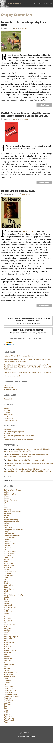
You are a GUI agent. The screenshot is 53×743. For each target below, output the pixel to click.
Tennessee (7, 682)
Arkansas (6, 506)
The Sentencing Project (10, 694)
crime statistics (8, 557)
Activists (6, 496)
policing (6, 634)
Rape (5, 654)
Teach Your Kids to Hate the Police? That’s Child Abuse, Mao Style (26, 460)
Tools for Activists (9, 700)
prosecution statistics (10, 650)
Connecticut (7, 545)
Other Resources (48, 3)
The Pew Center (8, 692)
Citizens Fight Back (9, 537)
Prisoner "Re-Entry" (9, 642)
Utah (5, 708)
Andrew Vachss (8, 430)
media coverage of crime (10, 607)
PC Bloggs (7, 412)
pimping (6, 633)
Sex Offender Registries (10, 672)
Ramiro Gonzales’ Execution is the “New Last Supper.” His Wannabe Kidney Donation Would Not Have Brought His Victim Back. (27, 360)
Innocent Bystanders (9, 589)
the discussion (28, 231)
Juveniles (6, 597)
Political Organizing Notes (11, 637)
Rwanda (6, 666)
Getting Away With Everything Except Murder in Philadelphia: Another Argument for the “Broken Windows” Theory (26, 450)
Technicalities (7, 680)
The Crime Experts (9, 686)
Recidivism (7, 656)
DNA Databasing (8, 563)
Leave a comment (25, 119)
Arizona (6, 504)
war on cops (7, 714)
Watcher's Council (9, 720)
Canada (6, 525)
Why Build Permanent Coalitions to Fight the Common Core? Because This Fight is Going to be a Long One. (25, 114)
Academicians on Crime (10, 494)
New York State (8, 621)
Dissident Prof (8, 399)
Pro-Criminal (7, 646)
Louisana (6, 601)
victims (6, 710)
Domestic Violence (9, 565)
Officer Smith (7, 410)
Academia (6, 492)
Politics (6, 640)
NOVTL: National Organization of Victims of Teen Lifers (19, 435)
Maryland (6, 603)
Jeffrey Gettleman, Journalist (12, 376)
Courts (6, 549)
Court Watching (8, 547)
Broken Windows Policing (11, 519)
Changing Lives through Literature (13, 529)
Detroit (6, 561)
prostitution (7, 652)
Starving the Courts (9, 676)
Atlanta (6, 508)
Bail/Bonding (7, 510)
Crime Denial (7, 555)
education (6, 569)
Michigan (6, 613)
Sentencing (7, 668)
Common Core (7, 541)
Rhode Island (7, 660)
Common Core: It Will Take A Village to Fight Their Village (23, 23)
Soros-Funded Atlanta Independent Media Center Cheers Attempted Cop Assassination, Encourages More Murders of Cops (26, 455)
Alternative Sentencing (10, 500)
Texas (5, 684)
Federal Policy (8, 573)
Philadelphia (7, 631)
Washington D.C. (8, 716)
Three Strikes (7, 698)
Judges (6, 593)
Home (35, 3)
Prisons (6, 644)
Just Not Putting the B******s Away (14, 595)
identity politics (8, 585)
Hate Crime (7, 583)
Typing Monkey (8, 702)
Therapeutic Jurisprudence (11, 696)
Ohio (5, 623)
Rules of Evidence (9, 664)
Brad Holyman (7, 514)
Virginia (6, 712)
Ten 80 (6, 416)
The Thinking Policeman (10, 420)
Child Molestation (9, 533)
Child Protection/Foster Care (12, 535)
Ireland (6, 591)
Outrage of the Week (9, 625)
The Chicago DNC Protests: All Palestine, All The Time (18, 356)
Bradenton (7, 516)
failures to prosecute (10, 571)
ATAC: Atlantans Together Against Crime (15, 432)
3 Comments (23, 28)
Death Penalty (8, 559)
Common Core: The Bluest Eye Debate (18, 190)
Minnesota (7, 615)
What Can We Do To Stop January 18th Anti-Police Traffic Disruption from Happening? (27, 372)
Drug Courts (7, 567)
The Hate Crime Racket (10, 690)
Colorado (6, 539)
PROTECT (6, 437)
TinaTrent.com (14, 3)
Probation (6, 648)
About (40, 3)
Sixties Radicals (8, 674)
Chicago (6, 531)
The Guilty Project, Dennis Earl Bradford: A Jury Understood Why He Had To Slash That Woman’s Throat (28, 464)
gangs (5, 579)
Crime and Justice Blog (10, 551)
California (6, 523)
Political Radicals (8, 639)
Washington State (9, 718)
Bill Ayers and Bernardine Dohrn (12, 512)
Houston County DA (9, 387)
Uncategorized (8, 706)
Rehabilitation (8, 658)
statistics (6, 678)
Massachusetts (8, 605)
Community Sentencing (10, 543)
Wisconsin (6, 722)
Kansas (6, 599)
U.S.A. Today (7, 704)
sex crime (6, 670)
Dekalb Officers (8, 408)
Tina (15, 28)
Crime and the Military (10, 553)
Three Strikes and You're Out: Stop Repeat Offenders (18, 439)
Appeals (6, 502)
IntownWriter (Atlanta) (10, 389)
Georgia (6, 581)
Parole (5, 627)
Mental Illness (8, 611)
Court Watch (7, 385)
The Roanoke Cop (8, 418)
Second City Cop (8, 414)
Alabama (6, 498)
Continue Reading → (45, 105)
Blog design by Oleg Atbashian (26, 736)
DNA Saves (7, 434)
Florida (6, 577)
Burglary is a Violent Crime (11, 521)
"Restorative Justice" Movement (12, 490)
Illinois (6, 587)
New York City (8, 619)
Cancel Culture (8, 527)
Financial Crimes (8, 575)
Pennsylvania (7, 629)
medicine (6, 609)
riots (5, 662)
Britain (6, 518)
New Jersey (7, 617)
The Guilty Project (9, 688)
